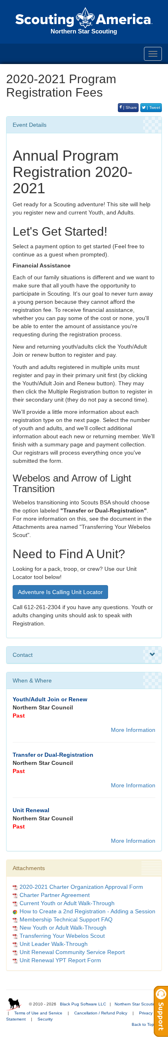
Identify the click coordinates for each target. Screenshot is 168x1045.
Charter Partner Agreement (55, 895)
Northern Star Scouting (136, 1004)
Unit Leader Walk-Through (54, 944)
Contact (23, 655)
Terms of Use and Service (38, 1013)
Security (45, 1019)
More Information (133, 730)
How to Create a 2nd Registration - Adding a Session (87, 911)
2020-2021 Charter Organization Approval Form (81, 887)
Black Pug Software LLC (83, 1004)
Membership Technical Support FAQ (66, 919)
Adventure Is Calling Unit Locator (60, 592)
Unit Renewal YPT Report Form (60, 960)
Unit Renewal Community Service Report (72, 952)
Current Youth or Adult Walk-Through (67, 903)
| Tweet (153, 107)
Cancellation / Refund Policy (100, 1013)
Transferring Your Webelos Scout (62, 935)
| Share (129, 107)
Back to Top (143, 1024)
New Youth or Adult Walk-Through (63, 927)
